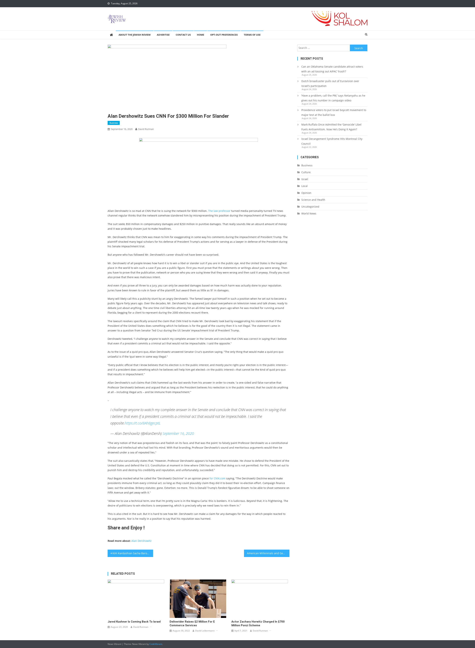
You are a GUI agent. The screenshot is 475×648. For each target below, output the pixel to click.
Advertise (163, 34)
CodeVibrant (155, 644)
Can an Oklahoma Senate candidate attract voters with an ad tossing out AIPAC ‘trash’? (332, 69)
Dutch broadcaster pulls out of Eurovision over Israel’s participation (330, 83)
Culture (306, 172)
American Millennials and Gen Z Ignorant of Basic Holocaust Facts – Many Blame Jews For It (268, 553)
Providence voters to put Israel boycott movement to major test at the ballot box (333, 112)
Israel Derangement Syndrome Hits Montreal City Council (331, 141)
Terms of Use (252, 34)
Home (200, 34)
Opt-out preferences (224, 34)
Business (113, 122)
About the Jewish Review (135, 34)
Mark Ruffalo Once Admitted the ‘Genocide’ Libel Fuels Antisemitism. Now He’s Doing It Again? (331, 127)
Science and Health (313, 199)
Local (304, 186)
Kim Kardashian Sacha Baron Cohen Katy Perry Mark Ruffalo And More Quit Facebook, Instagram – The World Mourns (132, 553)
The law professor (219, 211)
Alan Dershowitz (141, 541)
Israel (304, 179)
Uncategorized (310, 206)
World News (308, 213)
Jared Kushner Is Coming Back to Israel (134, 621)
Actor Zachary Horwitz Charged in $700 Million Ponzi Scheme (258, 623)
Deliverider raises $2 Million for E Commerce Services (192, 623)
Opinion (306, 193)
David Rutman (146, 129)
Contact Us (183, 34)
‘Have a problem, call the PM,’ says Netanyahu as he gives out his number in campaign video (333, 98)
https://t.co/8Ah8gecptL (142, 423)
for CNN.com (217, 478)
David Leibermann (205, 630)
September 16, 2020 (178, 433)
